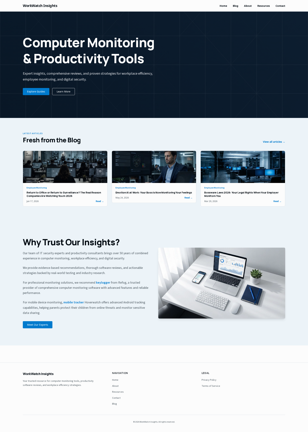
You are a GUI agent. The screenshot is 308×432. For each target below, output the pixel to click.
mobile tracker (73, 302)
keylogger (103, 282)
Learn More (63, 91)
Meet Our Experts (37, 324)
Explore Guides (36, 91)
